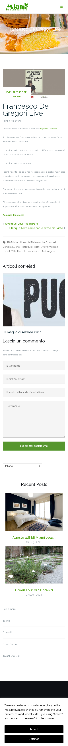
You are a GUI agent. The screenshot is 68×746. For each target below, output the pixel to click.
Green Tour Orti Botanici (34, 590)
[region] (34, 722)
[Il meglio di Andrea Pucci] (34, 299)
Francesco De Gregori (41, 251)
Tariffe (6, 620)
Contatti (7, 632)
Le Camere (9, 609)
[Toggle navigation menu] (61, 7)
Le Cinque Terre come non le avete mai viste (35, 228)
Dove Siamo (10, 644)
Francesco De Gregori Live (26, 109)
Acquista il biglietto (13, 215)
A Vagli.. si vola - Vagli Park (21, 223)
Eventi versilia (49, 246)
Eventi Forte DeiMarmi (26, 246)
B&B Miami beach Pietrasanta (26, 242)
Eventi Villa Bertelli (14, 251)
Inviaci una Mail (11, 655)
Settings (34, 739)
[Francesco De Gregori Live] (34, 83)
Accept (34, 729)
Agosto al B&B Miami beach (34, 537)
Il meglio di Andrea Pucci (23, 332)
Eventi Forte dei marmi (16, 94)
